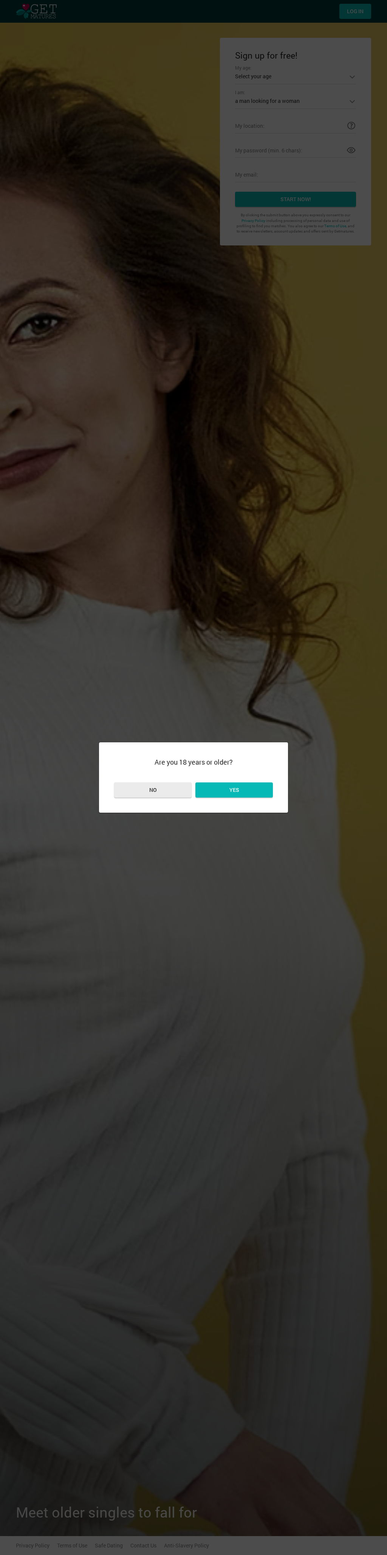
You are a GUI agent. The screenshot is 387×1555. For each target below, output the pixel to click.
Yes (234, 789)
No (153, 789)
